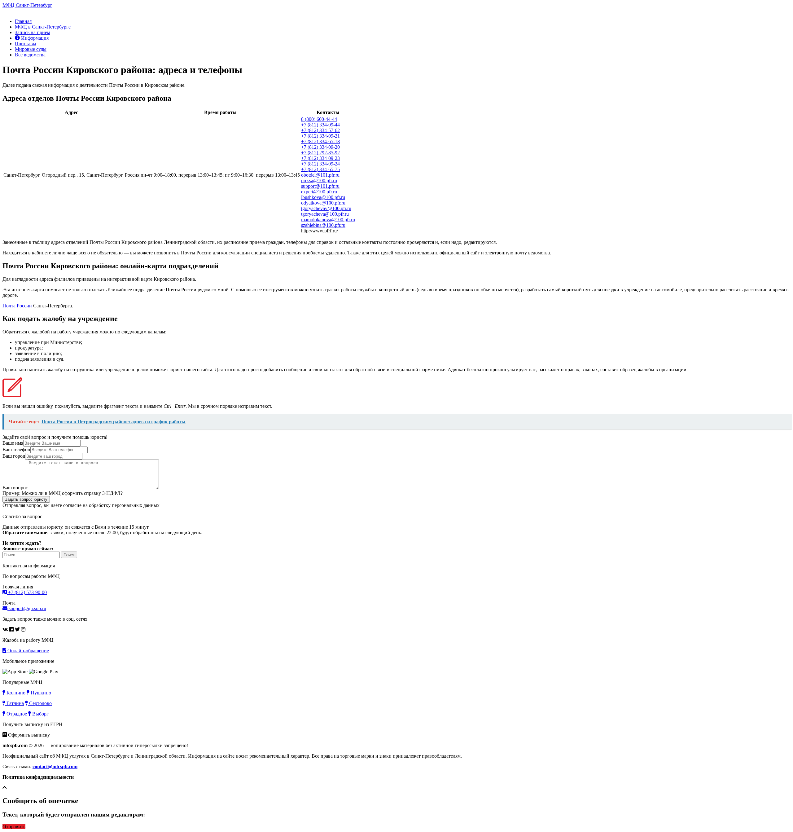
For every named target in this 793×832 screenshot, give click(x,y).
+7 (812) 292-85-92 (320, 152)
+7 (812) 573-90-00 (27, 592)
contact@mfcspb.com (55, 766)
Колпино (15, 692)
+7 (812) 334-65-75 (320, 169)
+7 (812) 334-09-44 (320, 124)
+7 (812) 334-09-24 (320, 163)
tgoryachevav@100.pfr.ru (326, 208)
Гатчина (14, 703)
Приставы (25, 43)
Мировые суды (30, 49)
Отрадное (16, 713)
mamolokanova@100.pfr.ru (328, 219)
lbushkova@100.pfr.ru (323, 197)
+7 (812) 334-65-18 (320, 141)
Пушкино (40, 692)
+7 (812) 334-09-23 (320, 158)
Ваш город (13, 456)
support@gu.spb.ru (26, 608)
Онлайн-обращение (27, 650)
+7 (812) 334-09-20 (320, 147)
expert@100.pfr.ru (319, 191)
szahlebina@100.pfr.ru (323, 225)
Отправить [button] (13, 826)
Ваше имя (12, 443)
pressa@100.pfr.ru (319, 180)
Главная (23, 21)
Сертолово (40, 703)
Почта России (17, 305)
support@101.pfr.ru (320, 186)
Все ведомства (30, 54)
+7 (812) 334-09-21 (320, 136)
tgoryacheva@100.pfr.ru (325, 214)
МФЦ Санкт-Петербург (27, 5)
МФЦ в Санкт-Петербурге (43, 26)
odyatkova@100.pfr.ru (323, 202)
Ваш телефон (16, 449)
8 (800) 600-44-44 (319, 119)
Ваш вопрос (15, 487)
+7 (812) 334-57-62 (320, 130)
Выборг (40, 713)
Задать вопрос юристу (26, 499)
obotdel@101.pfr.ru (320, 175)
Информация (34, 38)
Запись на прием (32, 32)
